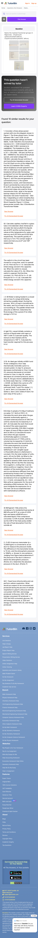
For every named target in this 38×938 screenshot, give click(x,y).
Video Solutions (7, 660)
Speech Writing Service (9, 654)
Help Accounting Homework (11, 758)
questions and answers (14, 8)
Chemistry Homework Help (10, 701)
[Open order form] (1, 6)
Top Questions (6, 845)
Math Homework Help (9, 694)
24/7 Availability (7, 788)
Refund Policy (6, 825)
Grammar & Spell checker (10, 811)
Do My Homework (7, 677)
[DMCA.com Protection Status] (16, 883)
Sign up (33, 3)
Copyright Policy (7, 838)
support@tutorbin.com (11, 894)
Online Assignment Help (9, 663)
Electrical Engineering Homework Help (14, 710)
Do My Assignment (8, 680)
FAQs (4, 822)
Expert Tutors (6, 778)
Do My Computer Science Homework (13, 737)
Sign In (27, 3)
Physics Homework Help (9, 697)
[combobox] (19, 13)
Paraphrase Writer (7, 808)
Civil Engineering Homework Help (12, 704)
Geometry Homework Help (10, 764)
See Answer (8, 211)
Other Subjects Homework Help (12, 724)
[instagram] (30, 628)
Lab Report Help (7, 647)
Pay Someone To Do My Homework (13, 683)
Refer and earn (6, 801)
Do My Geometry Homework (11, 730)
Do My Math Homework (9, 727)
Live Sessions (6, 640)
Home (3, 8)
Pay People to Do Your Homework (12, 748)
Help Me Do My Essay (9, 767)
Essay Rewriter (6, 805)
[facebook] (23, 628)
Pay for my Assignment (9, 751)
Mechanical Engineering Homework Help (14, 714)
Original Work (6, 781)
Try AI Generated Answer (13, 216)
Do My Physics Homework (10, 740)
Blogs (4, 819)
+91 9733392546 (9, 897)
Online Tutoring (7, 667)
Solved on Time (7, 795)
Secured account (7, 798)
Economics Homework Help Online (12, 761)
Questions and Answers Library (12, 670)
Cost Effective (6, 791)
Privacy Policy (6, 828)
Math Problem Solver (8, 673)
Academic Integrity (8, 842)
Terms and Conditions (9, 832)
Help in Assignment (8, 771)
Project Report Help (8, 650)
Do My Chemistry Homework (11, 734)
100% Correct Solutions (9, 785)
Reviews (5, 835)
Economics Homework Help (10, 720)
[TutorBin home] (10, 3)
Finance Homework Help (9, 707)
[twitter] (34, 628)
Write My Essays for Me (9, 754)
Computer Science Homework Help (13, 717)
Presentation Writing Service (11, 657)
